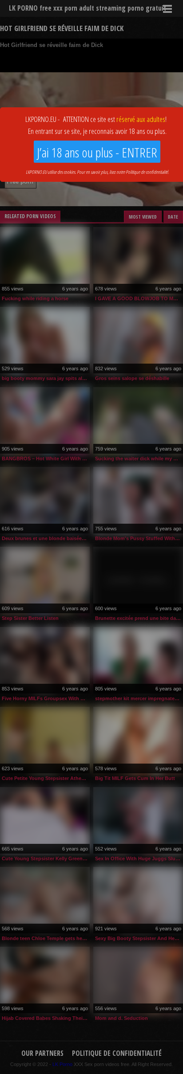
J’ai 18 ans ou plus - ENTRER (97, 152)
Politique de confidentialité (147, 172)
